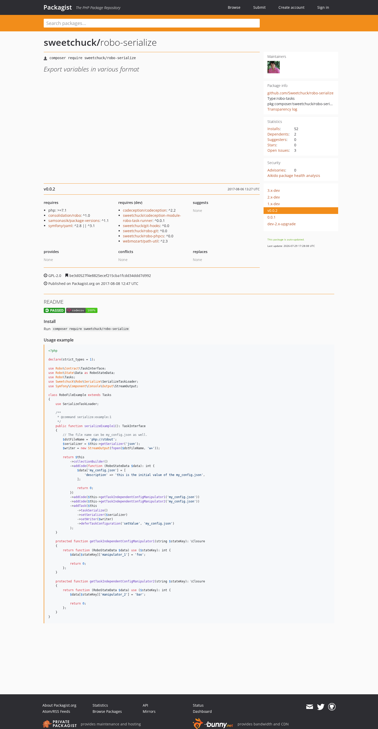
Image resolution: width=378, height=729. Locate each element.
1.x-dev (273, 203)
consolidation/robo (64, 215)
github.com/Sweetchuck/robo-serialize (300, 93)
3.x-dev (273, 190)
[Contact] (309, 707)
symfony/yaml (60, 225)
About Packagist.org (59, 705)
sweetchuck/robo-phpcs (143, 235)
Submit (259, 7)
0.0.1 (271, 217)
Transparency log (282, 109)
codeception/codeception (144, 210)
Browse (234, 7)
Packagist (57, 7)
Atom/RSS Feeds (56, 711)
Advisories (276, 170)
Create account (291, 7)
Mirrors (149, 711)
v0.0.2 (272, 210)
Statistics (100, 705)
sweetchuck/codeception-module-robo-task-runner (152, 218)
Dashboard (202, 711)
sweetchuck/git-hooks (141, 225)
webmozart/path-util (140, 241)
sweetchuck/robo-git (140, 230)
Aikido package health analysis (293, 175)
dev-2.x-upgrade (281, 223)
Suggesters (276, 139)
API (145, 705)
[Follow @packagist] (321, 707)
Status (198, 705)
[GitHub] (332, 707)
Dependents (278, 134)
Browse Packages (107, 711)
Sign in (323, 7)
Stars (271, 144)
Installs (273, 128)
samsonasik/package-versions (74, 220)
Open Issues (278, 150)
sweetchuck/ (72, 42)
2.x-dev (273, 197)
